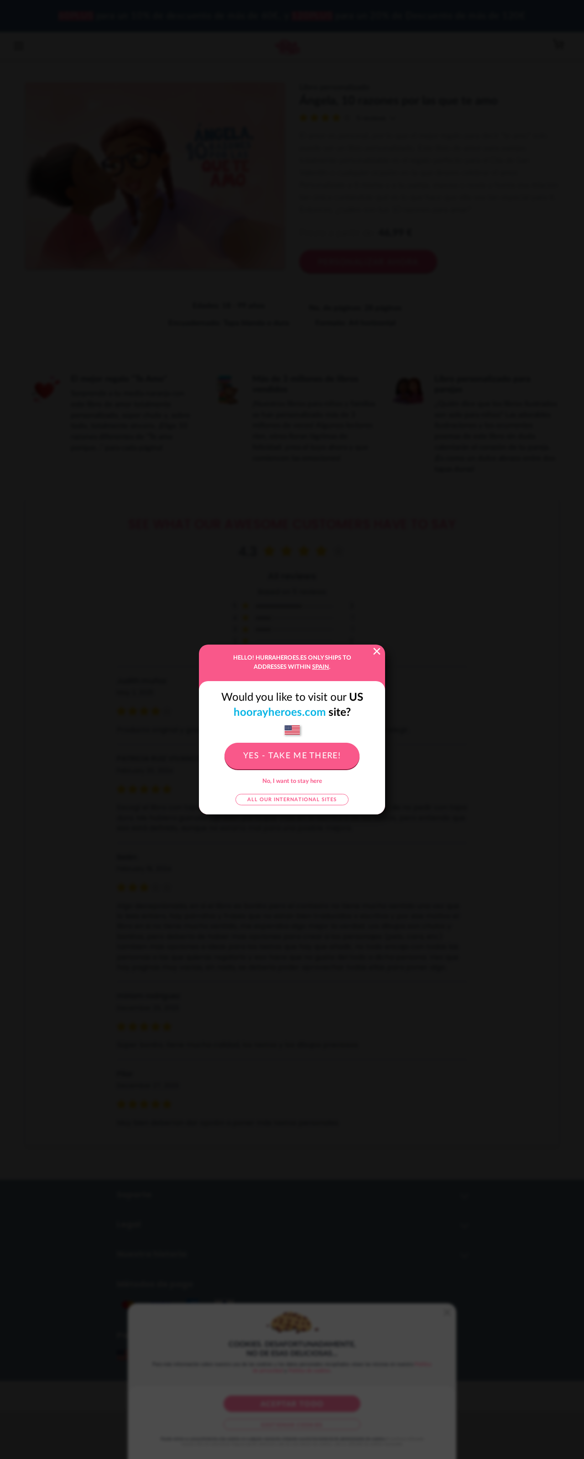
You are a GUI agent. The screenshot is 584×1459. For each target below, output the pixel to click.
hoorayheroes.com (280, 712)
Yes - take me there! (292, 756)
